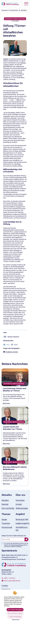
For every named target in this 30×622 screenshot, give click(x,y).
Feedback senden (11, 352)
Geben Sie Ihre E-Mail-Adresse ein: (14, 536)
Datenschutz (15, 619)
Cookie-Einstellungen (15, 616)
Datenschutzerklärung (17, 545)
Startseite (5, 10)
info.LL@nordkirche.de (12, 581)
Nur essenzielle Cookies (15, 613)
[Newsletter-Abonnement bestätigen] (26, 539)
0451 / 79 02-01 (9, 578)
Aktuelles (24, 10)
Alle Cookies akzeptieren (15, 609)
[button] (6, 344)
